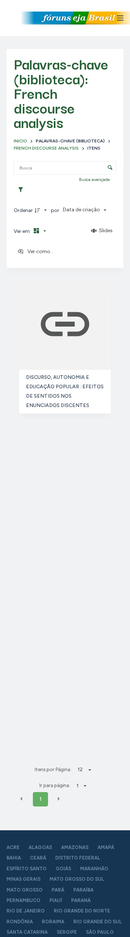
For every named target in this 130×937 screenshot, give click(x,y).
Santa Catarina (27, 932)
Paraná (81, 900)
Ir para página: (54, 785)
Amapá (106, 847)
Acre (13, 847)
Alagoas (40, 847)
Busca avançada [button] (95, 179)
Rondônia (19, 921)
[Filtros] (22, 190)
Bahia (13, 858)
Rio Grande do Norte (82, 911)
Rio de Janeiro (25, 911)
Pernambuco (23, 900)
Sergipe (67, 932)
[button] (21, 799)
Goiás (63, 868)
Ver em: (23, 231)
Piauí (55, 900)
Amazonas (74, 847)
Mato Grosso (24, 890)
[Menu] (120, 18)
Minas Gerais (23, 879)
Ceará (38, 858)
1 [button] (40, 799)
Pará (58, 890)
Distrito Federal (77, 858)
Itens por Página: (53, 769)
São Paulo (100, 932)
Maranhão (94, 868)
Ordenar (23, 210)
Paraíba (83, 890)
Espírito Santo (26, 868)
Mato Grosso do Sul (76, 879)
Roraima (53, 921)
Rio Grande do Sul (97, 921)
